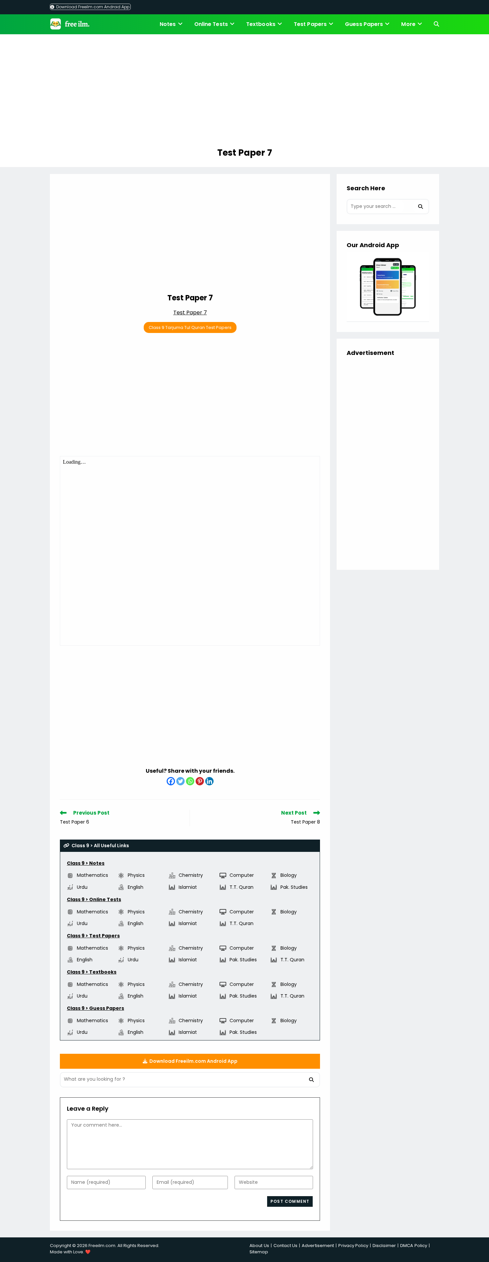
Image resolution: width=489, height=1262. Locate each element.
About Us (259, 1245)
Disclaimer (384, 1245)
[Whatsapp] (190, 781)
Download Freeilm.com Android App (92, 7)
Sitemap (258, 1252)
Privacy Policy (353, 1245)
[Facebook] (171, 781)
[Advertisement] (244, 91)
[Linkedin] (209, 781)
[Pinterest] (200, 781)
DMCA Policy (413, 1245)
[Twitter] (180, 781)
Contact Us (285, 1245)
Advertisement (318, 1245)
